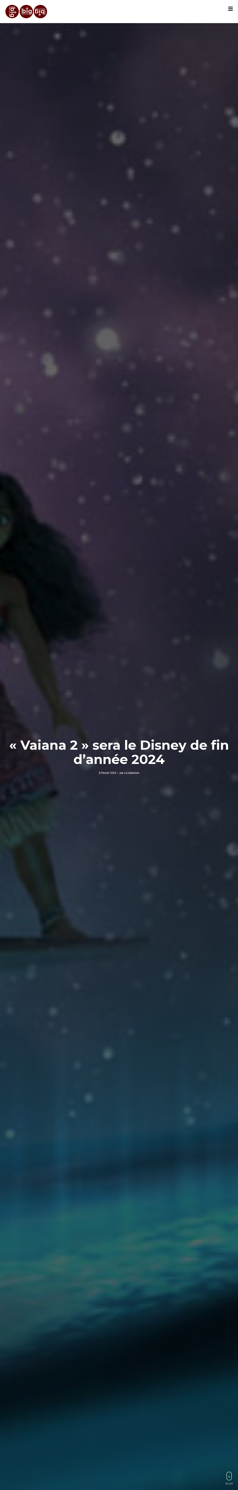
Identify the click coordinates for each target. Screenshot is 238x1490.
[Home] (26, 11)
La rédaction (131, 773)
